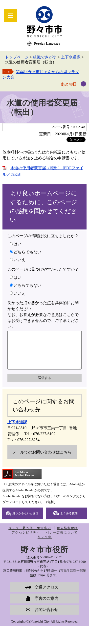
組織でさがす (45, 57)
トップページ (17, 57)
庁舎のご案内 (46, 598)
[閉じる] (83, 83)
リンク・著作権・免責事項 (29, 528)
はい (18, 244)
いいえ (19, 260)
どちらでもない (27, 252)
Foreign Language (47, 43)
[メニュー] (10, 15)
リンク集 (45, 537)
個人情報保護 (67, 528)
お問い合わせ (46, 609)
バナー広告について (62, 532)
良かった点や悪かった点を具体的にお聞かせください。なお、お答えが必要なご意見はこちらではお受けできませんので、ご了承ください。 (43, 315)
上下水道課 (71, 57)
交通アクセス (46, 587)
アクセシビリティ (26, 532)
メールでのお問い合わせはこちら (42, 452)
